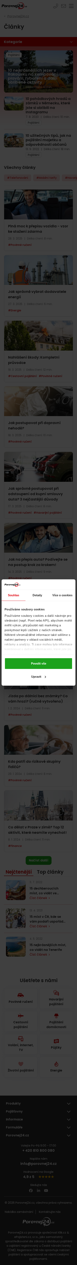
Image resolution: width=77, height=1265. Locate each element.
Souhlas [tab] (13, 595)
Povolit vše (38, 663)
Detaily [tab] (37, 595)
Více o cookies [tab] (62, 595)
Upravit (36, 676)
